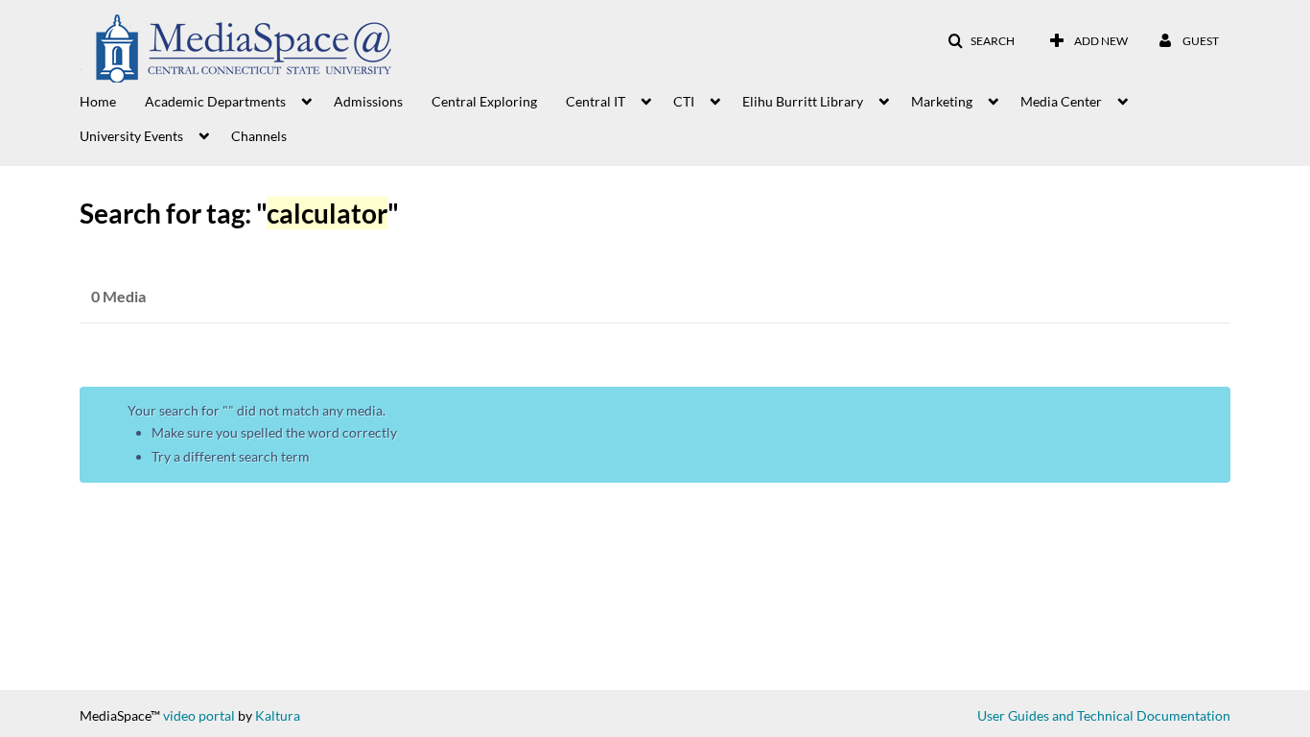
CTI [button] (683, 101)
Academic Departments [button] (215, 101)
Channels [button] (259, 136)
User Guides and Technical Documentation (1103, 715)
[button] (981, 41)
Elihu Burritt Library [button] (802, 101)
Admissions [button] (368, 101)
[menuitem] (112, 100)
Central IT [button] (595, 101)
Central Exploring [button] (484, 101)
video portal (199, 715)
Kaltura (277, 715)
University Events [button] (131, 136)
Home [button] (98, 101)
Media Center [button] (1061, 101)
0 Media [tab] (118, 296)
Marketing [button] (941, 101)
